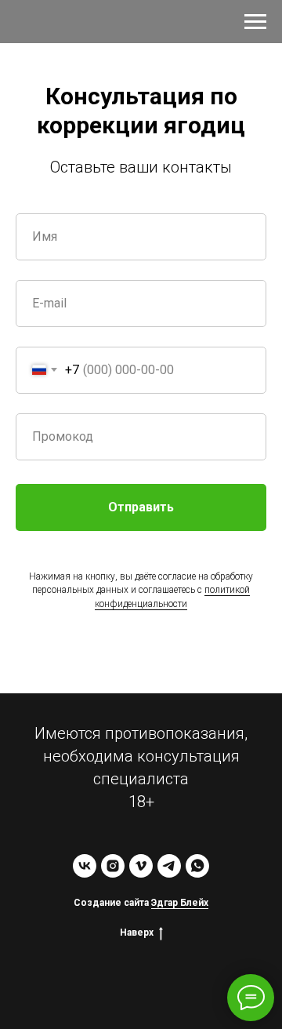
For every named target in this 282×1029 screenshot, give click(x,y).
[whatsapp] (197, 866)
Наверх (137, 932)
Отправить (141, 507)
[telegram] (169, 866)
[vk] (84, 866)
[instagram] (113, 866)
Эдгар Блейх (179, 902)
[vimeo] (141, 866)
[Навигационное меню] (255, 22)
